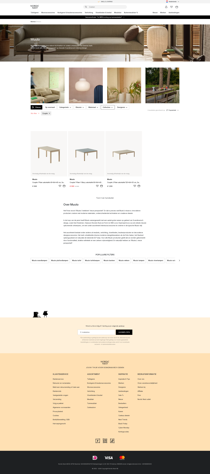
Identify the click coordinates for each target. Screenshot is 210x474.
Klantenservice (58, 379)
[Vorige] (30, 260)
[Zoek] (86, 7)
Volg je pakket (58, 403)
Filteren (38, 107)
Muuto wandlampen (39, 260)
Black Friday (122, 424)
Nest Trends (122, 419)
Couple (45, 113)
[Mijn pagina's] (166, 7)
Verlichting (89, 12)
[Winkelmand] (176, 7)
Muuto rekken (124, 260)
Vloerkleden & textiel (104, 12)
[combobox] (172, 1)
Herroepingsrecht (59, 424)
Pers (139, 395)
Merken (163, 12)
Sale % (121, 395)
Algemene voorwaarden (61, 407)
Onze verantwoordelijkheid (147, 383)
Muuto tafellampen (92, 260)
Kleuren (79, 107)
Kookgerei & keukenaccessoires (70, 12)
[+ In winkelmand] (64, 185)
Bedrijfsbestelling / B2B (61, 419)
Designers (121, 107)
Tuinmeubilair (92, 403)
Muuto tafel (76, 260)
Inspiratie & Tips (124, 379)
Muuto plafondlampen (59, 260)
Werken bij (141, 387)
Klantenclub (57, 391)
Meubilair (117, 12)
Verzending (57, 399)
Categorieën (64, 107)
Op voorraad (50, 107)
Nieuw (155, 12)
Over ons (141, 379)
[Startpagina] (35, 7)
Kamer (120, 411)
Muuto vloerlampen (155, 260)
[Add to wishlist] (60, 185)
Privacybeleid (58, 411)
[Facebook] (97, 440)
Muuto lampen (138, 260)
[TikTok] (112, 440)
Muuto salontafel (173, 260)
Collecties (106, 107)
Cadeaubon (91, 407)
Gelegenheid (123, 407)
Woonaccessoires (48, 12)
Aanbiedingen (174, 12)
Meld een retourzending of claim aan (66, 387)
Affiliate (140, 391)
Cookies (56, 415)
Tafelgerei (35, 12)
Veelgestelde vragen (60, 395)
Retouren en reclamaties (61, 383)
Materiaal (92, 107)
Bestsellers (122, 403)
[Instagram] (105, 440)
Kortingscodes (123, 432)
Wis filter (34, 113)
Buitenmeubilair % (131, 12)
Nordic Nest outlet (144, 399)
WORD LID (114, 1)
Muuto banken (109, 260)
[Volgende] (179, 260)
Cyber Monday (123, 428)
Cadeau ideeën (124, 415)
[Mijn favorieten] (171, 7)
